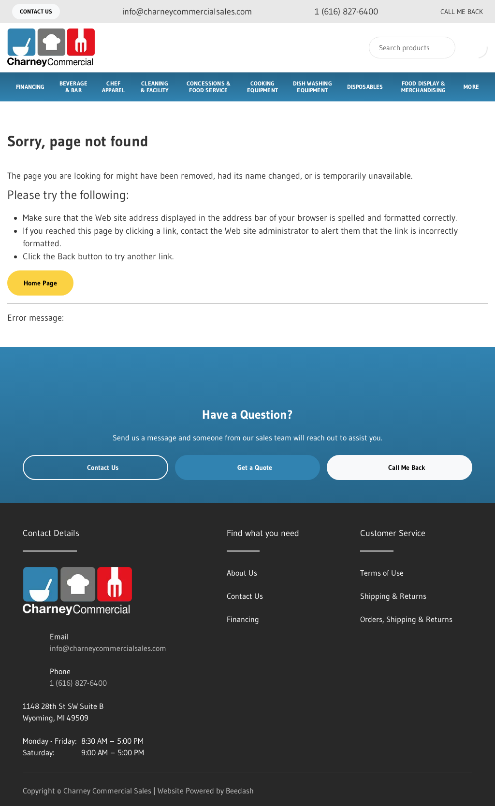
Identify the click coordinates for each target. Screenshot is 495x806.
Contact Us (36, 11)
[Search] (441, 47)
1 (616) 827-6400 (78, 683)
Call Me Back (461, 11)
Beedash (240, 790)
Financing (30, 86)
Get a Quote (254, 467)
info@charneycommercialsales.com (108, 648)
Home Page (40, 283)
